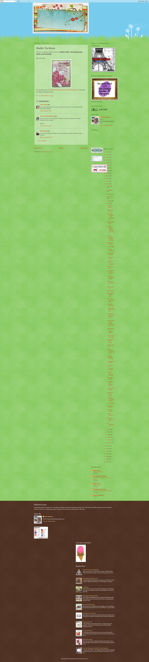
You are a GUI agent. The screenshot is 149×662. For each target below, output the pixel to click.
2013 (107, 446)
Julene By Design (52, 7)
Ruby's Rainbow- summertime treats (111, 351)
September (110, 197)
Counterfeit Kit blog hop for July (111, 309)
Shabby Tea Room (110, 206)
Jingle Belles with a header (110, 341)
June (109, 429)
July (109, 203)
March (109, 437)
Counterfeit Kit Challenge (100, 476)
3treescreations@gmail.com (47, 116)
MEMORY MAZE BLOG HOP (90, 596)
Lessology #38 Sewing (110, 389)
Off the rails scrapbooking (110, 283)
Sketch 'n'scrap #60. (110, 345)
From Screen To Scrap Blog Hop (91, 569)
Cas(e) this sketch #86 (110, 304)
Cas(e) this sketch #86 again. (110, 300)
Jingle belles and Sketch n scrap (90, 578)
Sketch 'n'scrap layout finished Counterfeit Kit (110, 323)
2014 (107, 184)
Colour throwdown (87, 630)
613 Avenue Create (110, 257)
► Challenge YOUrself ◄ (99, 489)
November (110, 190)
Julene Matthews (106, 117)
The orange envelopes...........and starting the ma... (111, 216)
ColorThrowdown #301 (110, 362)
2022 (107, 162)
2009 (107, 456)
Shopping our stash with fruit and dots (110, 316)
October (110, 194)
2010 (107, 454)
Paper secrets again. (110, 267)
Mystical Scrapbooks (98, 495)
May (109, 432)
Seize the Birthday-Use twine (110, 357)
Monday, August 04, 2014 (46, 137)
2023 (107, 160)
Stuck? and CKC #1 (109, 406)
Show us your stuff (110, 287)
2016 (107, 178)
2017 (107, 176)
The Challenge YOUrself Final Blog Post (102, 491)
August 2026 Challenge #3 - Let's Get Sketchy (102, 478)
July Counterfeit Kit (110, 424)
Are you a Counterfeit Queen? (110, 277)
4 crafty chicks (110, 246)
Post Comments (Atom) (46, 151)
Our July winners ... (97, 485)
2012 (107, 448)
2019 (107, 170)
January (110, 442)
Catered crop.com (110, 414)
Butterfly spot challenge (110, 253)
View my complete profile (106, 125)
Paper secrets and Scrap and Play (110, 272)
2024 (107, 157)
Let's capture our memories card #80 (110, 367)
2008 (107, 459)
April (109, 434)
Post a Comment (42, 141)
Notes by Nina (43, 104)
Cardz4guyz (86, 587)
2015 (107, 181)
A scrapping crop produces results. (110, 384)
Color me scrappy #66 (110, 249)
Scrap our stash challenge (89, 604)
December (110, 186)
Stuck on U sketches (110, 378)
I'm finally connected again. (110, 419)
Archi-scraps (96, 470)
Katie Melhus (43, 131)
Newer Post (38, 148)
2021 (107, 165)
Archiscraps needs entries (110, 393)
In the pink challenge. (110, 243)
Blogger (86, 658)
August (109, 201)
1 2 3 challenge (110, 403)
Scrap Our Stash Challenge (110, 373)
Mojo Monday (110, 291)
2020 (107, 168)
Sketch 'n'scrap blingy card (110, 336)
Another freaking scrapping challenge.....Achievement (111, 229)
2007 (107, 462)
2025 (107, 155)
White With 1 (96, 483)
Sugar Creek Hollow (110, 210)
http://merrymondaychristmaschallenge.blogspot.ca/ (64, 90)
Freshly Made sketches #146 (110, 295)
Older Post (84, 148)
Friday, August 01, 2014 (46, 111)
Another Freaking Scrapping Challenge (110, 238)
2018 (107, 173)
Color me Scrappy (109, 410)
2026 (107, 152)
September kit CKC (87, 622)
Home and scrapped (87, 639)
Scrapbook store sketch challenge (110, 399)
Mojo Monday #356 (110, 222)
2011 (107, 451)
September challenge (98, 471)
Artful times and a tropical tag (110, 262)
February (110, 440)
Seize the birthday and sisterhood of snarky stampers (95, 648)
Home (61, 148)
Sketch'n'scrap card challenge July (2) (110, 331)
